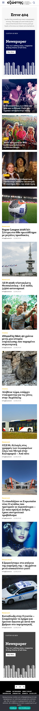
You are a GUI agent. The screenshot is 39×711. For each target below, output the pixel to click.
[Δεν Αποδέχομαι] (37, 703)
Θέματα (6, 102)
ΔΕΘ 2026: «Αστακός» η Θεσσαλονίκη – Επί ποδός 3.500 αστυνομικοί (17, 285)
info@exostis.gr (7, 238)
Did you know (7, 559)
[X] (23, 687)
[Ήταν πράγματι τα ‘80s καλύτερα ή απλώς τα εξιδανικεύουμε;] (19, 132)
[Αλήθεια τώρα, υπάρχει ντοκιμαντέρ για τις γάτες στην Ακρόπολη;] (19, 368)
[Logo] (19, 3)
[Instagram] (20, 687)
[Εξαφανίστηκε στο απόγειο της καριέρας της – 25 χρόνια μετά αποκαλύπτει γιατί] (19, 539)
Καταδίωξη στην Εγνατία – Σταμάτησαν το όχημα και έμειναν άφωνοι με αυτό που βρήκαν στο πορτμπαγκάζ (18, 620)
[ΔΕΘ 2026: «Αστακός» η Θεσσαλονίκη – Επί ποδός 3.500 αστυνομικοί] (19, 259)
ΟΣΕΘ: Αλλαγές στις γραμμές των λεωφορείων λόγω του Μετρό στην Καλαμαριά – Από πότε (17, 449)
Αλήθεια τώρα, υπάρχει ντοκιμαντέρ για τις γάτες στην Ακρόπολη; (17, 394)
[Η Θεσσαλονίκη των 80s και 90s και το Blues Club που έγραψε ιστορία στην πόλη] (19, 96)
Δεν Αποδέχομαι (24, 708)
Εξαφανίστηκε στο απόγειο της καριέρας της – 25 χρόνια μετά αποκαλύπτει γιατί (19, 565)
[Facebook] (16, 687)
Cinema (6, 175)
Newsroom (6, 226)
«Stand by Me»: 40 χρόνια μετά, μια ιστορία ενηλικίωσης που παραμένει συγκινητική (18, 340)
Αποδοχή (13, 708)
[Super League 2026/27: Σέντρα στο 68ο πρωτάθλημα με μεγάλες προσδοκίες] (19, 206)
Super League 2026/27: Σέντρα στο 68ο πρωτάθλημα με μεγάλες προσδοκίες (19, 232)
